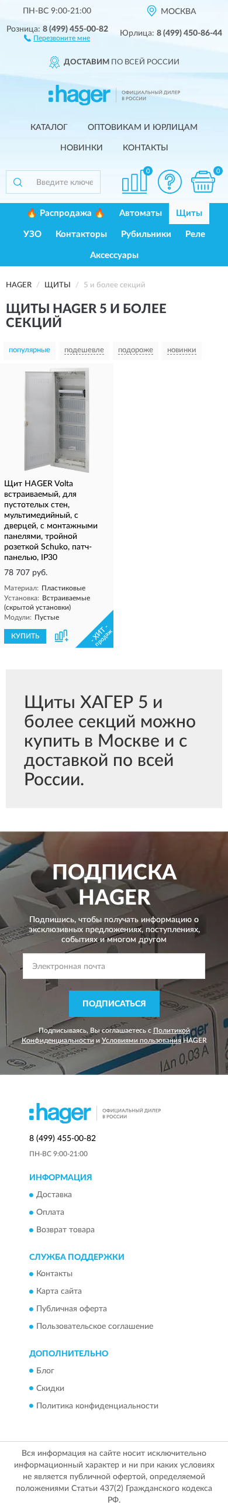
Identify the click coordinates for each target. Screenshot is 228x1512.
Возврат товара (65, 1230)
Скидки (50, 1388)
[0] (203, 182)
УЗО (32, 234)
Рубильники (146, 234)
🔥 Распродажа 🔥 (65, 213)
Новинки (81, 148)
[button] (57, 37)
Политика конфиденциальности (97, 1406)
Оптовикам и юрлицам (143, 127)
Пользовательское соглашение (94, 1327)
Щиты (189, 213)
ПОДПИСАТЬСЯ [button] (114, 1004)
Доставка (54, 1195)
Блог (45, 1371)
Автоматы (140, 213)
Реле (195, 234)
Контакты (145, 148)
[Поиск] (17, 182)
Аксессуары (114, 255)
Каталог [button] (49, 127)
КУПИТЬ (25, 636)
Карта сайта (59, 1292)
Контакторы (81, 234)
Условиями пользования (141, 1040)
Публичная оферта (71, 1309)
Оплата (50, 1212)
